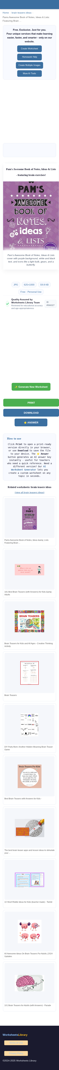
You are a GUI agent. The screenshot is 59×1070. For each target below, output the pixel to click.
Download (31, 412)
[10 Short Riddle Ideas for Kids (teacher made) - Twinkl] (29, 879)
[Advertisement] (29, 111)
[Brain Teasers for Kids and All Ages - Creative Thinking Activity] (29, 621)
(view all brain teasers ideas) (29, 492)
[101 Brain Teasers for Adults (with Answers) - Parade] (29, 983)
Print (31, 402)
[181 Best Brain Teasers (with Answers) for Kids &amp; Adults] (29, 569)
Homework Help (29, 57)
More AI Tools (29, 73)
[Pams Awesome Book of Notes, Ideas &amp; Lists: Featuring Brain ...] (29, 518)
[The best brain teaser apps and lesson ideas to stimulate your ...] (29, 828)
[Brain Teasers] (29, 673)
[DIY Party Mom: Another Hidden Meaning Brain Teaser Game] (29, 724)
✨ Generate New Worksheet (31, 386)
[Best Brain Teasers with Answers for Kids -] (29, 776)
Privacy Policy (16, 1053)
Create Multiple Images (29, 65)
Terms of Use (16, 1042)
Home (6, 13)
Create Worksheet (29, 48)
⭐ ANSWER (31, 422)
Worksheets (15, 1034)
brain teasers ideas (21, 13)
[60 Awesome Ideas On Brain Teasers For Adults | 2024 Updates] (29, 931)
